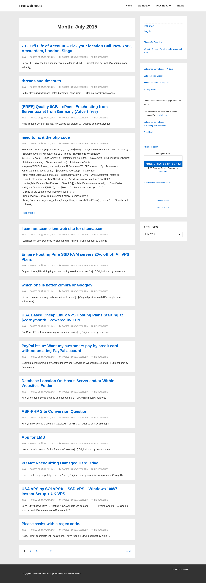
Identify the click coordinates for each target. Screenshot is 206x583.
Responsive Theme (72, 573)
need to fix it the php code (46, 137)
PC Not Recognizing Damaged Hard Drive (60, 463)
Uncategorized (80, 57)
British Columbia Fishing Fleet (157, 83)
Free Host (162, 5)
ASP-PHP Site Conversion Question (54, 411)
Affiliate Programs (152, 147)
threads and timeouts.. (42, 81)
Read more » (28, 213)
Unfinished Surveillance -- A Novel (158, 69)
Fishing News (150, 89)
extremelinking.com (180, 569)
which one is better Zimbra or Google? (57, 285)
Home (129, 5)
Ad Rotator (144, 5)
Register (149, 26)
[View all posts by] (25, 57)
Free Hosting (149, 132)
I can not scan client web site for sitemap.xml (63, 228)
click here (163, 115)
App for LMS (33, 437)
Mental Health (163, 207)
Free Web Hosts (30, 5)
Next (128, 551)
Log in (147, 31)
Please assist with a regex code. (51, 524)
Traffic (180, 5)
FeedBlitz (163, 172)
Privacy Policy (163, 201)
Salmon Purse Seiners (153, 76)
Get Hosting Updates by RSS (157, 183)
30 (51, 551)
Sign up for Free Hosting (154, 42)
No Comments (101, 57)
